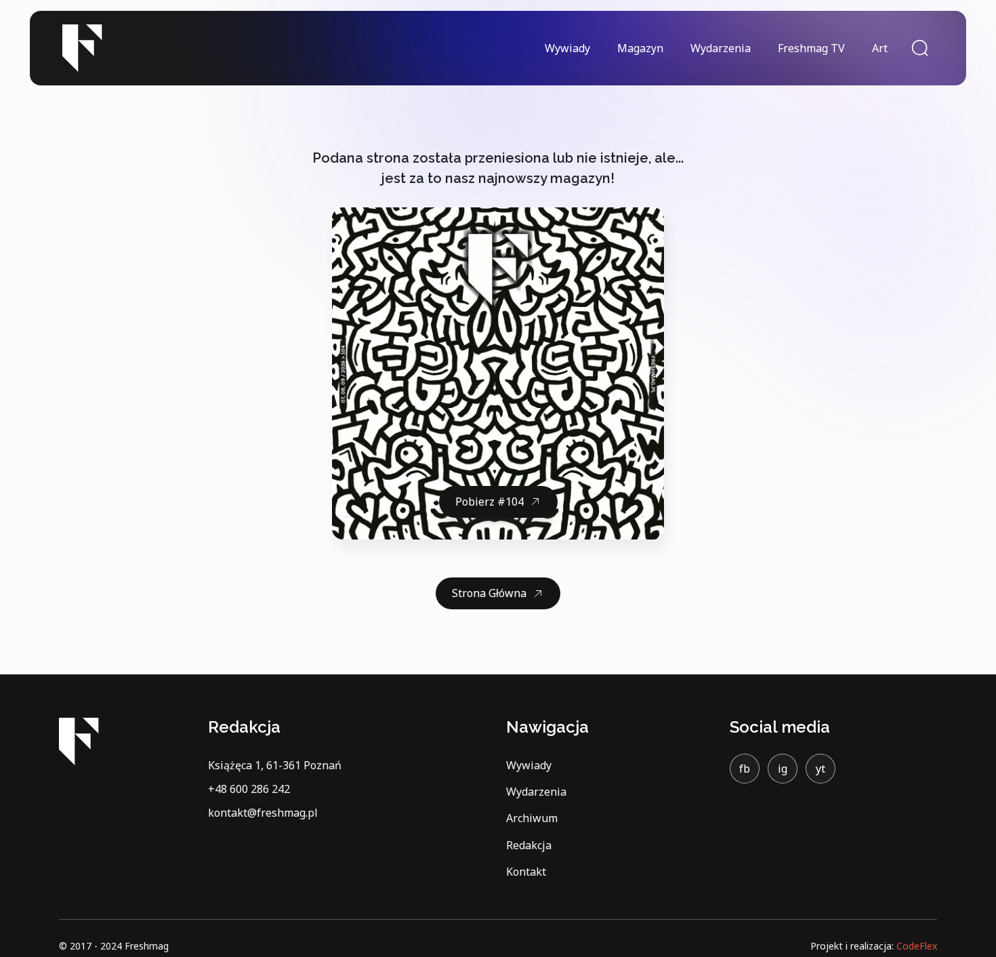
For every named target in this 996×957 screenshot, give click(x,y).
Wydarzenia (720, 48)
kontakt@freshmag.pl (263, 812)
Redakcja (529, 845)
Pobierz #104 (489, 501)
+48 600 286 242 (249, 788)
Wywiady (567, 48)
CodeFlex (916, 945)
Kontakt (526, 871)
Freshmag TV (811, 48)
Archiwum (532, 818)
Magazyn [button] (640, 48)
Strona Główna (489, 593)
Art (880, 48)
